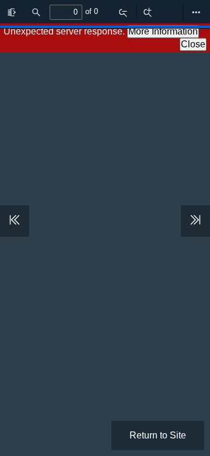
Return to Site (158, 435)
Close (193, 44)
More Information (163, 31)
